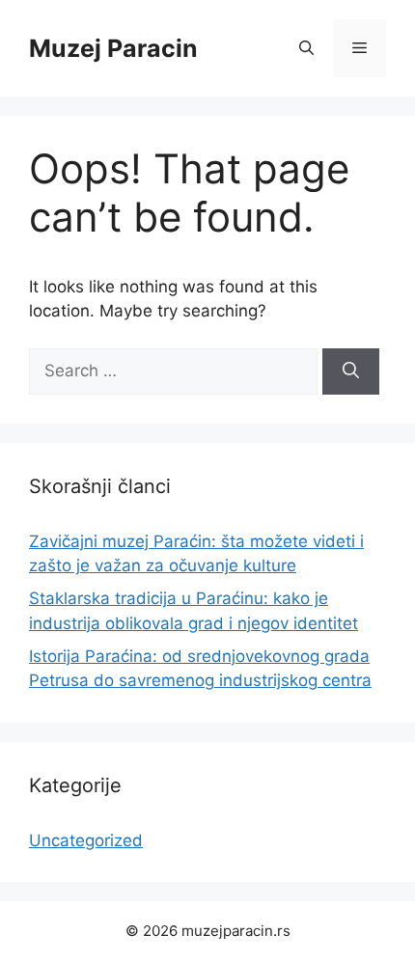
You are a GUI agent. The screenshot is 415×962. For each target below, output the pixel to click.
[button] (306, 48)
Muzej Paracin (113, 48)
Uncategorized (86, 840)
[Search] (350, 371)
